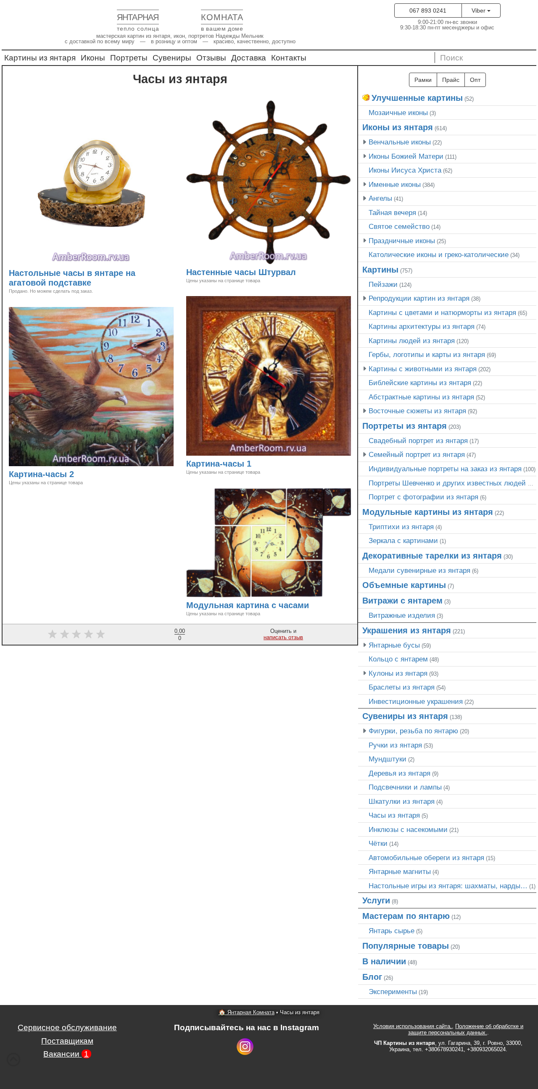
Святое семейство (399, 226)
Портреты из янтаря (404, 425)
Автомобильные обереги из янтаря (426, 857)
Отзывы (211, 57)
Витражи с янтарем (402, 600)
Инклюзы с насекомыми (408, 829)
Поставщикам (67, 1041)
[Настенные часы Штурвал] (300, 273)
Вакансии (66, 1054)
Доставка (248, 57)
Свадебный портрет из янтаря (418, 440)
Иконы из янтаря (397, 127)
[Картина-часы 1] (255, 465)
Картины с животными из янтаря (423, 369)
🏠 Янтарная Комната (246, 1012)
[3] (77, 634)
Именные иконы (395, 184)
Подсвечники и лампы (405, 787)
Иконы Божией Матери (406, 156)
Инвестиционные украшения (416, 701)
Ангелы (380, 198)
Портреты (129, 57)
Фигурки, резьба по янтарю (413, 731)
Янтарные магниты (400, 871)
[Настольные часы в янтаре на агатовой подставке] (95, 284)
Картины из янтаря (40, 57)
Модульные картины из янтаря (427, 512)
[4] (88, 634)
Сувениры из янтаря (405, 716)
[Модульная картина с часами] (313, 606)
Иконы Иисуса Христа (405, 170)
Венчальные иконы (400, 142)
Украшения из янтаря (406, 630)
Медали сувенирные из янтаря (419, 570)
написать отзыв (283, 637)
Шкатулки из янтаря (402, 801)
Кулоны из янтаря (398, 673)
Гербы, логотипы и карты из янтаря (427, 354)
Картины (380, 269)
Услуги (376, 900)
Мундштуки (387, 759)
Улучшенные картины (417, 97)
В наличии (384, 961)
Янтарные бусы (394, 645)
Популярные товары (405, 945)
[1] (52, 634)
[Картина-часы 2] (78, 475)
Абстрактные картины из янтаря (421, 397)
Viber (479, 10)
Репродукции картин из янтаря (419, 298)
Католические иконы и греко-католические (439, 254)
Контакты (288, 57)
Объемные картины (404, 585)
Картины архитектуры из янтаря (422, 326)
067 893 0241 (427, 10)
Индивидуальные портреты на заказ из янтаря (445, 468)
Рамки (423, 79)
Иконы (93, 57)
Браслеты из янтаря (402, 687)
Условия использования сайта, (412, 1026)
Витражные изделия (402, 615)
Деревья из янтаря (399, 773)
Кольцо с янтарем (398, 659)
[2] (64, 634)
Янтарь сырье (391, 930)
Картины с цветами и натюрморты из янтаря (442, 312)
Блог (372, 976)
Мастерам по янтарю (406, 916)
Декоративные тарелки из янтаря (432, 555)
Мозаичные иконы (398, 112)
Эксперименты (393, 991)
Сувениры (172, 57)
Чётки (378, 843)
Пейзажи (383, 284)
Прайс (450, 79)
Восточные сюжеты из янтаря (417, 411)
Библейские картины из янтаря (420, 382)
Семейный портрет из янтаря (417, 454)
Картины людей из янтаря (412, 340)
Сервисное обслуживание (67, 1027)
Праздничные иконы (402, 240)
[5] (101, 634)
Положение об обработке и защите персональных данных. (466, 1029)
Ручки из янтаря (395, 745)
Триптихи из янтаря (401, 526)
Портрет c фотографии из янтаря (423, 497)
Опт (475, 79)
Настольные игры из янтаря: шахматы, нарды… (448, 886)
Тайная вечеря (392, 212)
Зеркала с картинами (403, 540)
